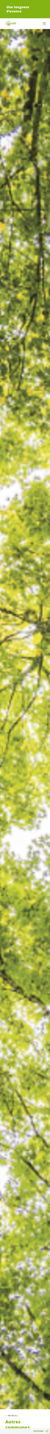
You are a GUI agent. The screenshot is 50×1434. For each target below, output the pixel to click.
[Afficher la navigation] (44, 23)
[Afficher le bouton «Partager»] (47, 1431)
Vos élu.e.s (12, 1416)
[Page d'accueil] (10, 23)
